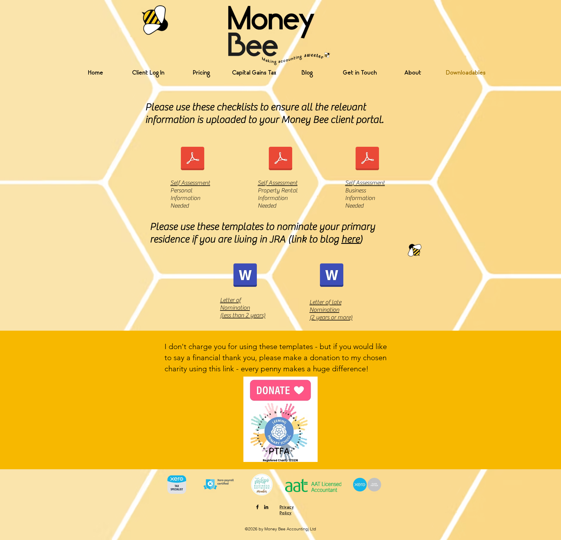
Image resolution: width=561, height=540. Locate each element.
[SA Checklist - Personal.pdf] (192, 159)
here (350, 239)
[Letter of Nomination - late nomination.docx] (331, 275)
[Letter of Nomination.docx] (245, 275)
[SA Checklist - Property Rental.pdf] (280, 159)
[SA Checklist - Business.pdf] (367, 159)
